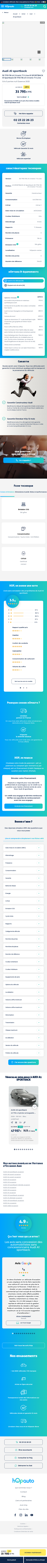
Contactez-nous (28, 7)
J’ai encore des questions (25, 1062)
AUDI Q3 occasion (9, 1182)
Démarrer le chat (25, 1466)
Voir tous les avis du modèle (23, 681)
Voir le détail (23, 97)
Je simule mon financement (24, 806)
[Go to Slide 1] (6, 59)
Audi (31, 14)
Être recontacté (25, 1450)
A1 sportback (17, 17)
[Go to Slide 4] (33, 59)
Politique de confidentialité (22, 1529)
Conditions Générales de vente (23, 1531)
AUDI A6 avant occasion (12, 1174)
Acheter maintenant (32, 1552)
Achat (23, 14)
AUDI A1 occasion (9, 1193)
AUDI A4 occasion (9, 1203)
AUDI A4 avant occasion (12, 1177)
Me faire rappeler (26, 113)
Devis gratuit (11, 1560)
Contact (23, 1492)
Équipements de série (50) (16, 285)
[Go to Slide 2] (15, 59)
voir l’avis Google (25, 1323)
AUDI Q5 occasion (9, 1190)
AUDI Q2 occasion (9, 1187)
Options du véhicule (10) (16, 281)
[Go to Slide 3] (24, 59)
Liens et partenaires (23, 1500)
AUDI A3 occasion (9, 1179)
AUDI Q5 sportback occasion (13, 1200)
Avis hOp (23, 1505)
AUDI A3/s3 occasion (10, 1206)
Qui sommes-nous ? (23, 1488)
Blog (23, 1496)
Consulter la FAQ (25, 1458)
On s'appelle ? (25, 460)
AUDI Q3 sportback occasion (13, 1195)
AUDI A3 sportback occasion (13, 1172)
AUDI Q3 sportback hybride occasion (16, 1185)
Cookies (22, 1523)
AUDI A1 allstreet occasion (12, 1198)
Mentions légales (22, 1526)
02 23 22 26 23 (30, 5)
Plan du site (23, 1509)
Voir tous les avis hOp (23, 1345)
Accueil (15, 14)
